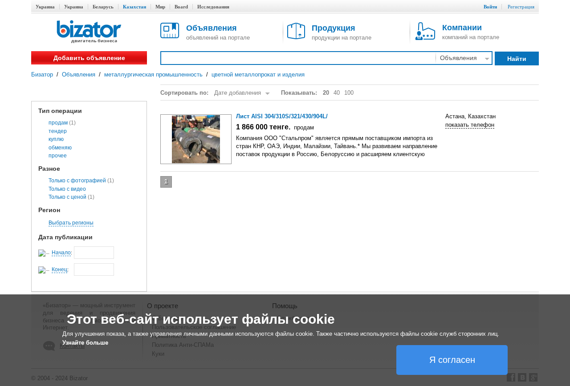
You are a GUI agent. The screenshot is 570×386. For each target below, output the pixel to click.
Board (181, 6)
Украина (45, 6)
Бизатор (42, 74)
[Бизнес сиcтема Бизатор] (89, 32)
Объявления (78, 74)
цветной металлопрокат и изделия (258, 74)
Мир (160, 6)
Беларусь (103, 6)
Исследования (213, 6)
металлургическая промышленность (153, 74)
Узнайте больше (85, 342)
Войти (490, 6)
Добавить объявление (89, 57)
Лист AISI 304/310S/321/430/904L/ (282, 116)
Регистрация (521, 6)
